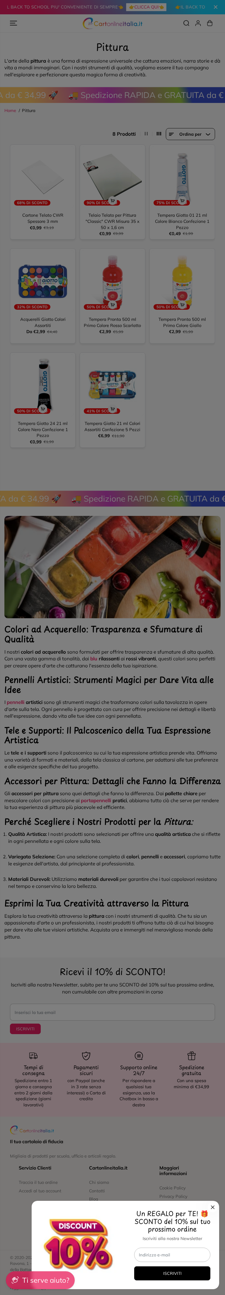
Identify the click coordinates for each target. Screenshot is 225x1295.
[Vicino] (212, 1207)
